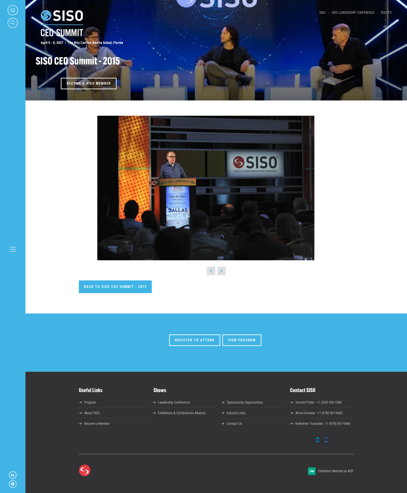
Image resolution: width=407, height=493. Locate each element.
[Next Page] (221, 271)
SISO (322, 13)
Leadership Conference (174, 402)
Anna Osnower (305, 413)
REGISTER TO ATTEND (195, 340)
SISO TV (386, 13)
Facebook (13, 484)
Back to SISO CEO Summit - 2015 (115, 287)
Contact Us (234, 424)
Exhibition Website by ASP (336, 471)
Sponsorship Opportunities (245, 402)
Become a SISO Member (89, 83)
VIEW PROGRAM (242, 340)
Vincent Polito (304, 402)
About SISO (92, 413)
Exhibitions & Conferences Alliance (181, 413)
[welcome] (62, 35)
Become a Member (97, 424)
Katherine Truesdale (309, 424)
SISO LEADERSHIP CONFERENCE (353, 13)
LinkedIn (13, 475)
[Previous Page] (211, 271)
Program (90, 402)
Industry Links (236, 413)
